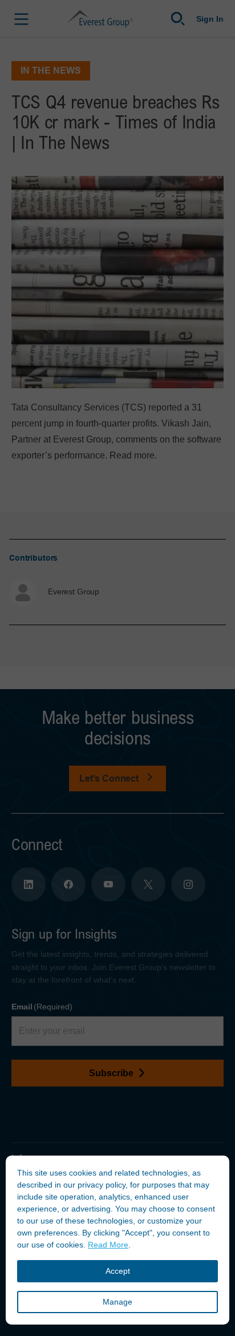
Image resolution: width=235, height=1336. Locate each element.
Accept (118, 1270)
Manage (117, 1301)
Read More (108, 1244)
